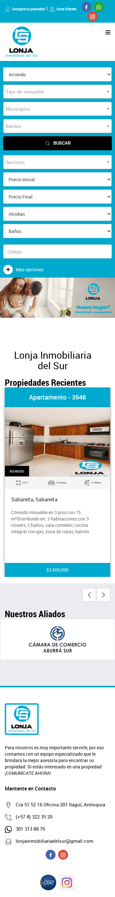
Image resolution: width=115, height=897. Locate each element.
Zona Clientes (66, 9)
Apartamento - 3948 (57, 397)
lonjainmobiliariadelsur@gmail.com (54, 841)
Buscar (62, 143)
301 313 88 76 (30, 829)
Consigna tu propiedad (28, 9)
